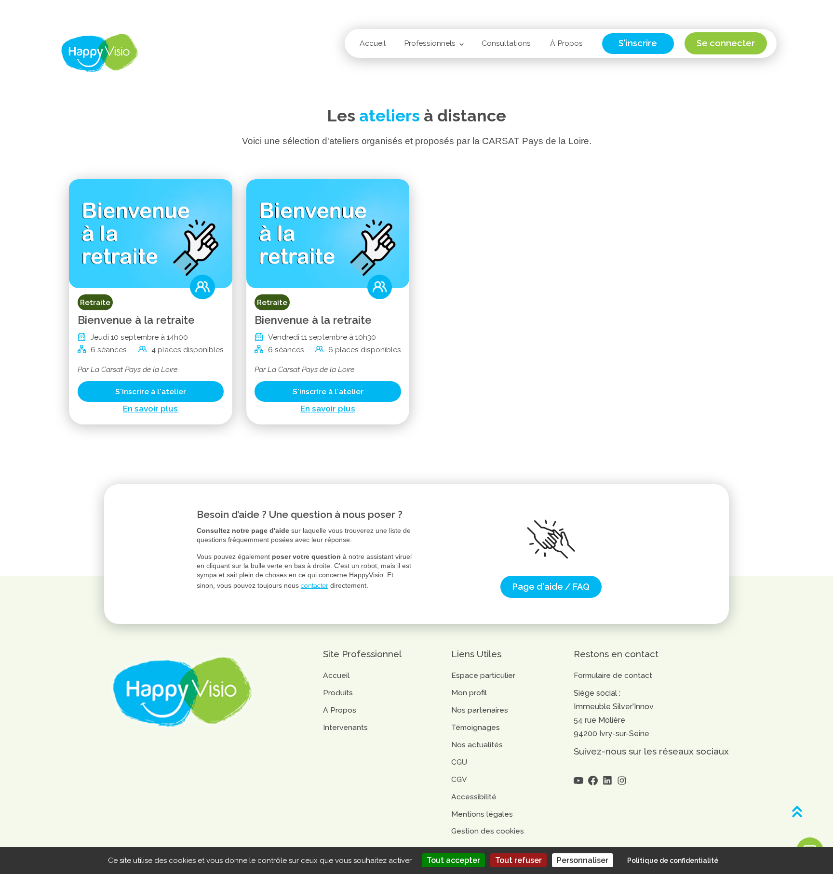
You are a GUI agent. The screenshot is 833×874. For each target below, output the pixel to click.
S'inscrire (637, 43)
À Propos (566, 43)
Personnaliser (582, 860)
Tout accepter (453, 860)
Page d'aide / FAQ (551, 587)
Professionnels (430, 43)
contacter (314, 585)
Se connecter (726, 43)
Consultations (506, 43)
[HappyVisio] (99, 53)
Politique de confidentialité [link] (672, 860)
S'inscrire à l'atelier (150, 391)
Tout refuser (518, 860)
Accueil (373, 43)
